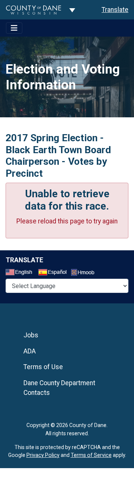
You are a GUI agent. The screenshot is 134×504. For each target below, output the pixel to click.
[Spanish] (54, 273)
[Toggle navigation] (14, 28)
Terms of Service (91, 455)
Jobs (30, 335)
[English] (21, 273)
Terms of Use (43, 367)
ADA (29, 351)
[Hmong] (85, 273)
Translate (115, 9)
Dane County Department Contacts (59, 387)
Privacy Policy (43, 455)
